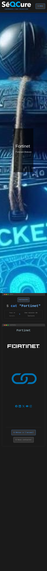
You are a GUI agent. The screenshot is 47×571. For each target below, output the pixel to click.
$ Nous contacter (24, 440)
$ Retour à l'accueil (24, 432)
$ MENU (40, 6)
